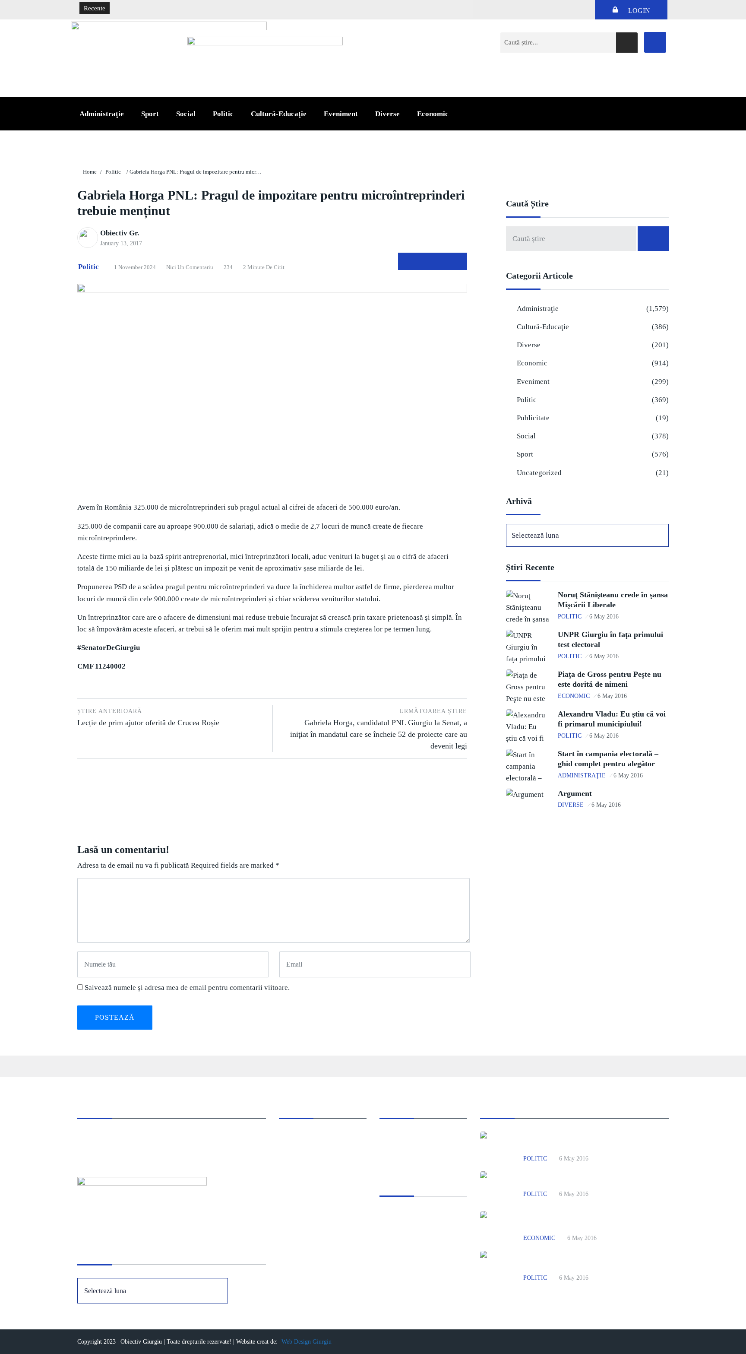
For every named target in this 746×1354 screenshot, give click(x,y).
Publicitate (533, 418)
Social (186, 114)
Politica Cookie (400, 1137)
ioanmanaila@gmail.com (111, 1149)
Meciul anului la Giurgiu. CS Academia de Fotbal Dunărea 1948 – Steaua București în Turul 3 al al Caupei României (273, 8)
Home (90, 171)
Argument (575, 793)
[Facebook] (655, 42)
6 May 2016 (604, 616)
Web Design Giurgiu (306, 1341)
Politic (223, 114)
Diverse (387, 114)
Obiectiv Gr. (119, 233)
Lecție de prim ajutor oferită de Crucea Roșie (148, 717)
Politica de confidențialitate (416, 1149)
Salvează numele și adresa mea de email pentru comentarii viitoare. (187, 987)
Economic (433, 114)
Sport (150, 114)
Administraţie (101, 114)
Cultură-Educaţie (279, 114)
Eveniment (341, 114)
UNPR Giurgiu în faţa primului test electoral (588, 1181)
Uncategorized (539, 473)
